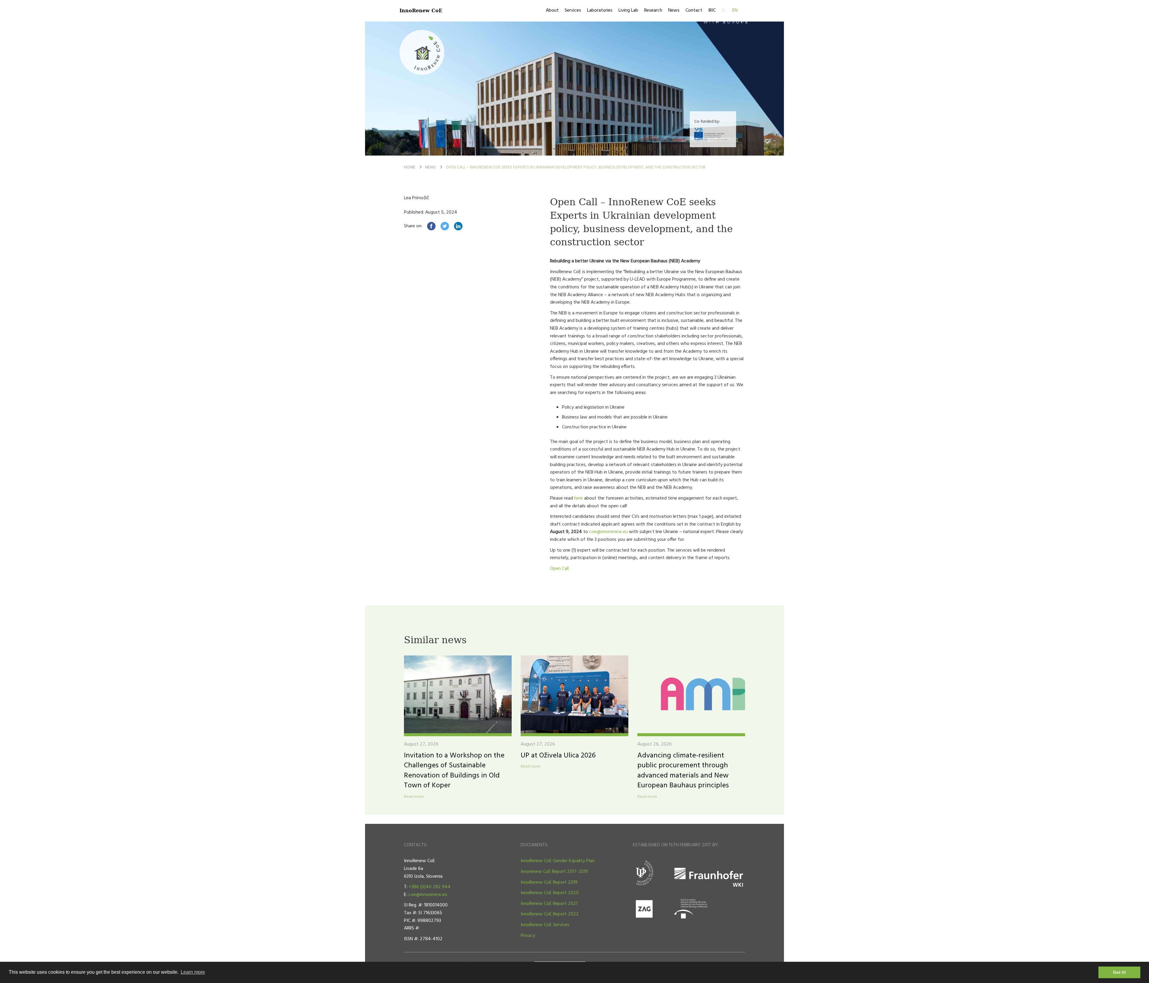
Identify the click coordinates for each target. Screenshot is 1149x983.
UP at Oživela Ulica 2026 (558, 755)
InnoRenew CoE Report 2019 (549, 882)
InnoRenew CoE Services (545, 925)
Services (573, 10)
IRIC (712, 10)
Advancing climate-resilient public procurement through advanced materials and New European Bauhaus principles (683, 771)
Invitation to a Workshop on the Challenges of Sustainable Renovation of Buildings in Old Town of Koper (454, 771)
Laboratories (600, 10)
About (552, 10)
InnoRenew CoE (420, 10)
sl (724, 10)
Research (653, 10)
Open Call (559, 569)
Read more (414, 797)
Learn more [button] (193, 972)
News (674, 10)
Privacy (528, 936)
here (579, 498)
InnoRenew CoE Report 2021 (549, 904)
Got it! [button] (1119, 972)
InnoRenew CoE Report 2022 (550, 914)
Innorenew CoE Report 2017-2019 (554, 872)
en (735, 10)
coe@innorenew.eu (608, 532)
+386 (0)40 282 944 (430, 887)
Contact (694, 10)
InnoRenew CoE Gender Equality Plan (558, 861)
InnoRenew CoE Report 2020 (550, 893)
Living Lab (628, 10)
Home (409, 167)
